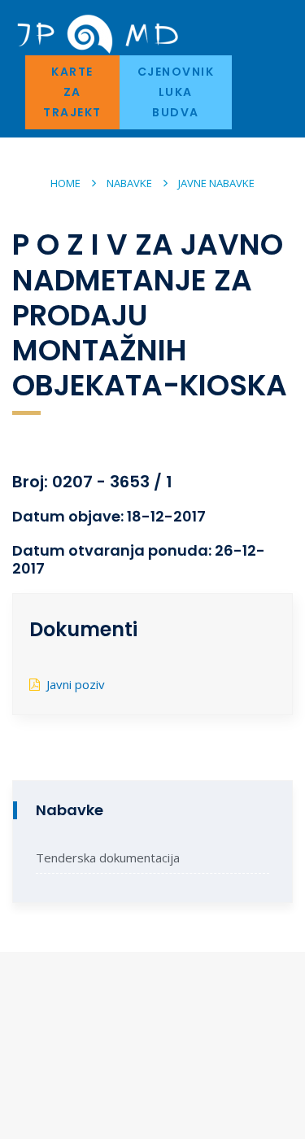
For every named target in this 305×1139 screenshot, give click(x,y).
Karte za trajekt (72, 91)
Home (65, 183)
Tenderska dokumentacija (108, 857)
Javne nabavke (216, 183)
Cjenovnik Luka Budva (176, 91)
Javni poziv (75, 684)
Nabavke (129, 183)
